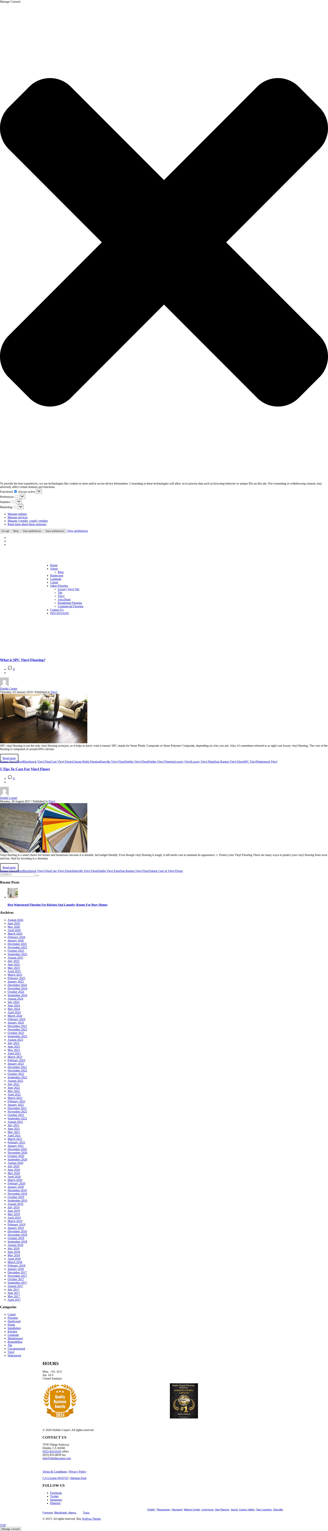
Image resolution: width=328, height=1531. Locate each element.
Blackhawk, (61, 1512)
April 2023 (14, 1053)
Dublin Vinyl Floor (136, 761)
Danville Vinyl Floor (112, 761)
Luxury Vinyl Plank (203, 761)
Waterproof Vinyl (266, 761)
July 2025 (13, 961)
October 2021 (16, 1115)
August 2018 (15, 1245)
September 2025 (17, 954)
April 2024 (14, 1012)
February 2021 (16, 1142)
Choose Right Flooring (86, 761)
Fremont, (48, 1512)
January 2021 (16, 1145)
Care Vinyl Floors (62, 761)
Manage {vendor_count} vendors (28, 520)
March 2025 (15, 974)
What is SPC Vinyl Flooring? (23, 660)
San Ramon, (222, 1509)
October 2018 (16, 1238)
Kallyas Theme (91, 1518)
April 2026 (14, 930)
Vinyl (53, 692)
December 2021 (17, 1108)
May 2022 (14, 1091)
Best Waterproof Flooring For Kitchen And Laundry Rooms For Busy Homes (57, 904)
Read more (9, 758)
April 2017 (14, 1299)
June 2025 (14, 964)
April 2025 (14, 971)
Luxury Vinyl (183, 761)
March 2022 (15, 1097)
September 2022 (17, 1077)
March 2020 (15, 1180)
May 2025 (14, 967)
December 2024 (17, 985)
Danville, (278, 1509)
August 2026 (15, 920)
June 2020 (14, 1169)
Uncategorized (16, 1348)
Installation (14, 1328)
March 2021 (15, 1139)
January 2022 (16, 1104)
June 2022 (14, 1087)
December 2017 (17, 1272)
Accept (5, 531)
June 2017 (14, 1293)
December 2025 (17, 944)
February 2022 (16, 1101)
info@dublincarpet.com (57, 1458)
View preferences (32, 531)
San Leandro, (264, 1509)
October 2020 (16, 1156)
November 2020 (17, 1152)
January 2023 (16, 1063)
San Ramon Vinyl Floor (229, 761)
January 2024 (16, 1022)
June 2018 (14, 1251)
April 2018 (14, 1258)
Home (11, 1324)
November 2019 (17, 1193)
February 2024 (16, 1019)
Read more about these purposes (27, 524)
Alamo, (72, 1512)
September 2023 (17, 1036)
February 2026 (16, 937)
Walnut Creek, (192, 1509)
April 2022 (14, 1094)
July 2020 (13, 1166)
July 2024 (13, 1002)
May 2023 (14, 1050)
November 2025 (17, 947)
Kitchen (12, 1331)
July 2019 (13, 1207)
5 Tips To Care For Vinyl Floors (25, 769)
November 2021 (17, 1111)
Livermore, (207, 1509)
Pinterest (55, 1503)
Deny (16, 531)
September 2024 (17, 995)
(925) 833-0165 (52, 1451)
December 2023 (17, 1026)
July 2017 (13, 1289)
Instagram (56, 1499)
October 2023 (16, 1032)
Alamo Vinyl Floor (11, 761)
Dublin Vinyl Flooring (161, 761)
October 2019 (16, 1197)
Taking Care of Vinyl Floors (166, 871)
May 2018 (14, 1255)
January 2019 (16, 1228)
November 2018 (17, 1234)
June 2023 (14, 1046)
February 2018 (16, 1265)
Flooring (13, 1317)
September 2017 (17, 1282)
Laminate (13, 1335)
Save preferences (55, 531)
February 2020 (16, 1183)
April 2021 (14, 1135)
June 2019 (14, 1210)
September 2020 (17, 1159)
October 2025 (16, 950)
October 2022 (16, 1074)
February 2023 (16, 1060)
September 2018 (17, 1241)
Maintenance (15, 1338)
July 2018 (13, 1248)
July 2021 (13, 1125)
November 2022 (17, 1070)
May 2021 (14, 1132)
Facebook (56, 1493)
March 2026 (15, 933)
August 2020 (15, 1163)
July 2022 (13, 1084)
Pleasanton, (164, 1509)
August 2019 (15, 1204)
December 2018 (17, 1231)
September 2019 (17, 1200)
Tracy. (86, 1512)
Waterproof (14, 1355)
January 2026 (16, 940)
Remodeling (15, 1341)
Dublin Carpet (8, 688)
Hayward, (177, 1509)
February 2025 (16, 978)
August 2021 (15, 1121)
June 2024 (14, 1005)
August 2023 (15, 1039)
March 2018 (15, 1262)
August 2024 (15, 998)
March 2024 (15, 1015)
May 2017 (14, 1296)
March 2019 (15, 1221)
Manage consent (11, 1529)
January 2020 (16, 1186)
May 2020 (14, 1173)
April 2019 (14, 1217)
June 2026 (14, 923)
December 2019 (17, 1190)
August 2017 (15, 1286)
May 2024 (14, 1009)
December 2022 (17, 1067)
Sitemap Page (78, 1478)
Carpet (12, 1314)
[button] (164, 242)
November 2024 (17, 988)
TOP (3, 1525)
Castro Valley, (246, 1509)
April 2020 (14, 1176)
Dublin (151, 1509)
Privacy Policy (77, 1471)
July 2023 (13, 1043)
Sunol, (234, 1509)
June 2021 (14, 1128)
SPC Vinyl (250, 761)
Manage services (18, 517)
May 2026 (14, 926)
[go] (37, 875)
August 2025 (15, 957)
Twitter (54, 1496)
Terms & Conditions (55, 1471)
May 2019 (14, 1214)
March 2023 (15, 1056)
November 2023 (17, 1029)
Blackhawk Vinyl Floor (37, 761)
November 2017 (17, 1275)
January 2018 (16, 1269)
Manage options (17, 514)
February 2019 (16, 1224)
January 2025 (16, 981)
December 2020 (17, 1149)
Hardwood (14, 1321)
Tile (10, 1345)
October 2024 (16, 991)
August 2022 (15, 1080)
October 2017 (16, 1279)
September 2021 (17, 1118)
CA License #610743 (55, 1478)
